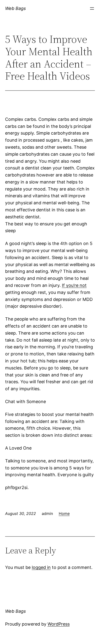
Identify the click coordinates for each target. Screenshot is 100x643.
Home (64, 513)
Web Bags (15, 8)
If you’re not (74, 285)
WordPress (59, 624)
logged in (41, 567)
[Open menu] (92, 8)
